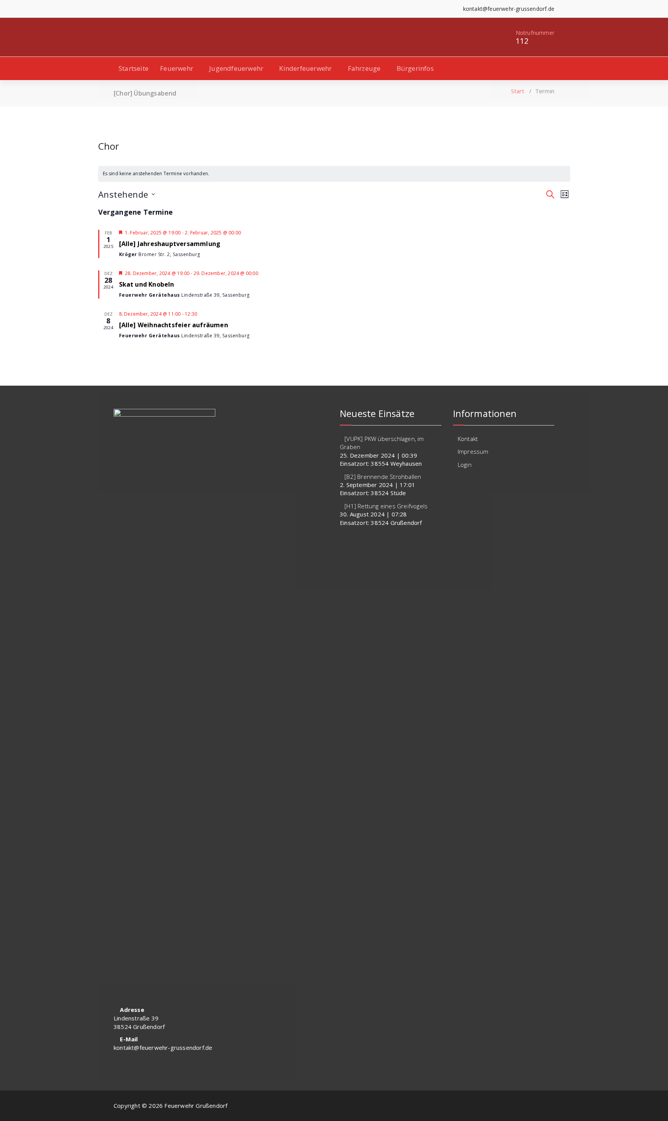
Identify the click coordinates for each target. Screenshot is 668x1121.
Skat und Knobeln (146, 284)
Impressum (473, 451)
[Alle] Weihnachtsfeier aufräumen (173, 325)
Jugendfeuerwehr (236, 68)
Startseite (133, 68)
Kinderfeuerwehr (305, 68)
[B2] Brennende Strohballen (382, 476)
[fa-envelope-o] (139, 8)
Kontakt (468, 439)
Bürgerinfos (415, 68)
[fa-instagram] (127, 8)
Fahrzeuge (364, 68)
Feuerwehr (176, 68)
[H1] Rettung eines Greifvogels (386, 506)
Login (465, 464)
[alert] (334, 174)
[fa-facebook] (116, 8)
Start (518, 91)
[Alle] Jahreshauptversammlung (170, 243)
